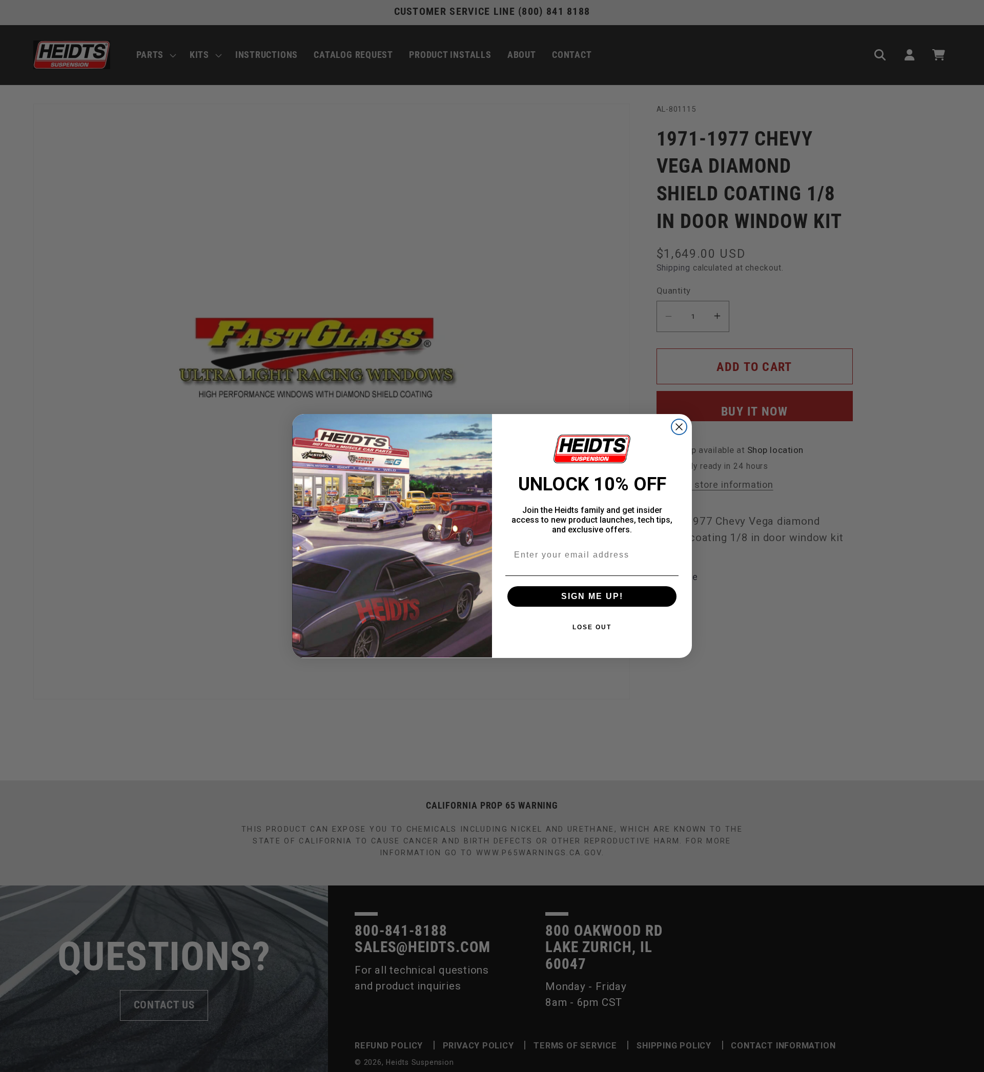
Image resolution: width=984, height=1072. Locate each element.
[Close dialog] (679, 427)
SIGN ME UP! (592, 596)
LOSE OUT (591, 627)
